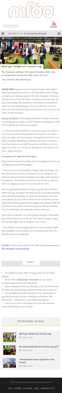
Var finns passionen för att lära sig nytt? (39, 347)
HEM (10, 388)
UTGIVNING (27, 388)
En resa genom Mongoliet (35, 34)
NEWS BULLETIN (47, 388)
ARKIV (36, 388)
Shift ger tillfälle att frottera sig (35, 334)
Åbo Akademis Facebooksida (15, 248)
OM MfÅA (17, 388)
